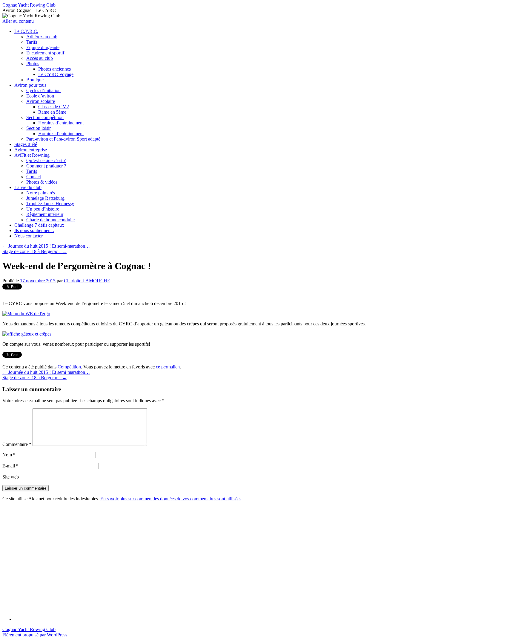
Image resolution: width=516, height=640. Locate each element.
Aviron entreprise (30, 149)
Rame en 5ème (52, 112)
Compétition (69, 366)
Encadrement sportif (45, 52)
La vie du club (28, 187)
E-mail (10, 465)
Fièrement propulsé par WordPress (34, 634)
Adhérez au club (41, 36)
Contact (33, 176)
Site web (10, 476)
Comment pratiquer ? (46, 165)
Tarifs (31, 42)
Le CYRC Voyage (55, 74)
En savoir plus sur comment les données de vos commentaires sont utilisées (170, 498)
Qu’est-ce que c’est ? (46, 160)
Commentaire (16, 444)
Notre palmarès (40, 192)
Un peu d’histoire (42, 208)
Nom (9, 454)
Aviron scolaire (40, 101)
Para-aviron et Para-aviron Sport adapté (63, 138)
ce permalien (168, 366)
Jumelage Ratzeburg (45, 198)
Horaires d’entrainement (61, 122)
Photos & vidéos (41, 182)
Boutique (35, 79)
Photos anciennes (54, 68)
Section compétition (45, 117)
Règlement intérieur (44, 214)
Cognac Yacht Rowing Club (29, 4)
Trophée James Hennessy (50, 203)
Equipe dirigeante (42, 47)
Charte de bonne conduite (50, 219)
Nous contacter (28, 235)
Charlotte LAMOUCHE (87, 280)
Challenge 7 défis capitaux (39, 225)
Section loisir (38, 128)
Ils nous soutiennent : (34, 230)
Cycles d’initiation (43, 90)
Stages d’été (25, 144)
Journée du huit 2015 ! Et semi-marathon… (46, 246)
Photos (32, 63)
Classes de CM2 (53, 106)
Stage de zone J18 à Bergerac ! (34, 251)
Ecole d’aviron (40, 95)
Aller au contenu (18, 21)
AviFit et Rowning (32, 155)
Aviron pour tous (30, 85)
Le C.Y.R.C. (26, 31)
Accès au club (39, 58)
